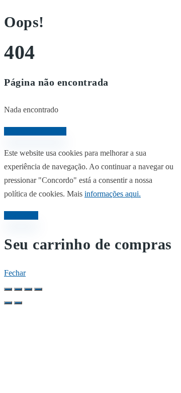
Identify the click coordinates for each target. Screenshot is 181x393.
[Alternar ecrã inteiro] (18, 289)
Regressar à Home (35, 131)
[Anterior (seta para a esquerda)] (8, 302)
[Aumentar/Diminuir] (8, 289)
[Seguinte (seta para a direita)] (18, 302)
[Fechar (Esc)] (38, 289)
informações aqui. (112, 193)
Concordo (21, 215)
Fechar (15, 273)
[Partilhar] (28, 289)
